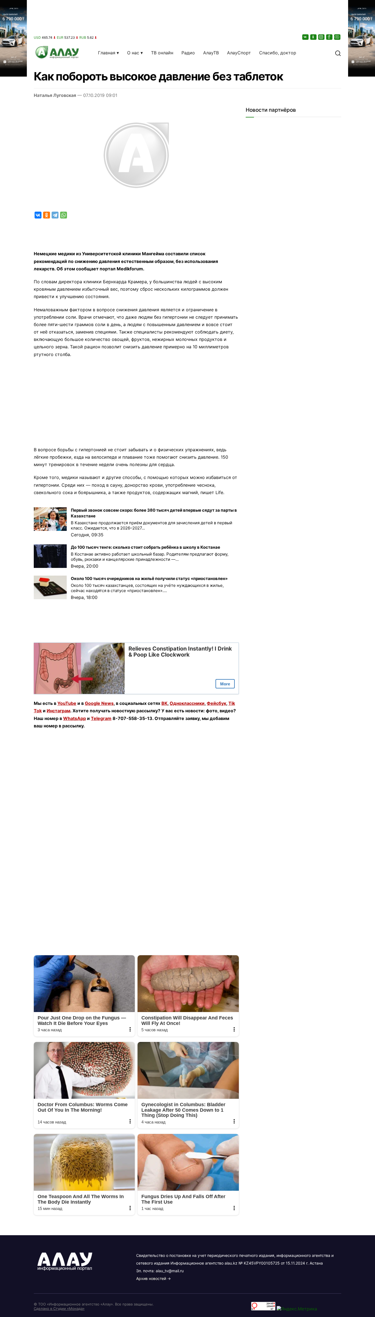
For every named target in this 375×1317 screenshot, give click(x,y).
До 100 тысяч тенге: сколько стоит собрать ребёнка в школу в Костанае (145, 547)
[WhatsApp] (63, 215)
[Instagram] (321, 37)
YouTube (66, 703)
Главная (106, 52)
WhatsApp (74, 718)
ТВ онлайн (162, 52)
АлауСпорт (239, 52)
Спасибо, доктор (277, 52)
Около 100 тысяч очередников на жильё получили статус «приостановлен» (149, 578)
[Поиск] (338, 53)
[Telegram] (55, 215)
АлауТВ (211, 52)
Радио (188, 52)
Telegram (101, 718)
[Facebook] (329, 37)
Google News (99, 703)
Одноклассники (187, 703)
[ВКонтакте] (306, 37)
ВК (164, 703)
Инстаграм (58, 710)
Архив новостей (151, 1278)
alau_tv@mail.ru (170, 1270)
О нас (133, 52)
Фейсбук (216, 703)
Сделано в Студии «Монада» (59, 1308)
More (225, 684)
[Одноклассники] (314, 37)
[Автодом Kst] (13, 658)
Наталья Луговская (55, 95)
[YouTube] (337, 37)
